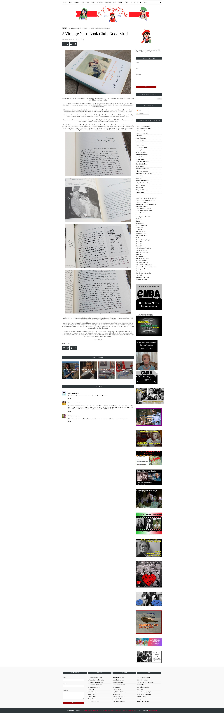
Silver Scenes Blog (141, 256)
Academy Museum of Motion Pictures (146, 204)
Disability (120, 2)
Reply (69, 398)
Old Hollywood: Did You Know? (144, 173)
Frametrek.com (140, 223)
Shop (114, 2)
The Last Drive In (140, 271)
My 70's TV (138, 244)
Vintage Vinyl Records (142, 190)
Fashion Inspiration (141, 152)
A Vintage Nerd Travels (142, 133)
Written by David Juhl (141, 279)
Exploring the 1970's (141, 150)
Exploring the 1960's (141, 147)
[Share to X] (67, 44)
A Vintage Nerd (69, 39)
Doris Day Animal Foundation (143, 217)
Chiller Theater (140, 140)
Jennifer (104, 100)
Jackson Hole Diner (141, 231)
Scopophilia (139, 254)
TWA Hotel (139, 275)
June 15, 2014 (76, 416)
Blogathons (100, 2)
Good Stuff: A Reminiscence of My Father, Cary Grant (77, 125)
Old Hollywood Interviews (144, 680)
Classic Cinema (140, 143)
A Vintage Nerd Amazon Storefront (145, 200)
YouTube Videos (140, 192)
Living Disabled (140, 166)
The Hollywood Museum (142, 269)
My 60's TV (139, 242)
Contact (76, 2)
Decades (138, 215)
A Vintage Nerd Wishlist (142, 202)
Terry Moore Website (141, 260)
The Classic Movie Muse (142, 263)
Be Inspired (139, 136)
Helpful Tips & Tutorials (142, 161)
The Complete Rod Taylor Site (144, 265)
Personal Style (140, 176)
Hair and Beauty (140, 159)
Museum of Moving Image (143, 240)
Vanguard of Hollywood (142, 277)
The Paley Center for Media (143, 273)
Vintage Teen (139, 187)
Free (126, 2)
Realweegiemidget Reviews (143, 252)
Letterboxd (108, 2)
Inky (69, 393)
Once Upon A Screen (141, 250)
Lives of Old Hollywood (142, 164)
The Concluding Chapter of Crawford (146, 267)
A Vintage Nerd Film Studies (143, 128)
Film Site (138, 221)
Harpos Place (139, 227)
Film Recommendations (142, 154)
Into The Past (116, 694)
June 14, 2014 (75, 393)
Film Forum (139, 219)
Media (82, 2)
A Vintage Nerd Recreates (143, 131)
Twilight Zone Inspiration (142, 183)
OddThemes (152, 710)
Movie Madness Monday (142, 169)
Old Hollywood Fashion (142, 171)
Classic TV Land (140, 145)
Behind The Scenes (141, 138)
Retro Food (139, 178)
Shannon (70, 403)
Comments (141, 113)
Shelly (70, 416)
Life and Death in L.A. (141, 235)
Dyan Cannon (98, 325)
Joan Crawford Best (141, 233)
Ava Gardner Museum (142, 206)
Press (87, 2)
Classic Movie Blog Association (144, 211)
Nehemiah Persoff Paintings (143, 248)
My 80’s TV (139, 246)
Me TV (137, 238)
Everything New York (93, 701)
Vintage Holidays (140, 185)
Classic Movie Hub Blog (142, 213)
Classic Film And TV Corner (143, 208)
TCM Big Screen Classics (142, 258)
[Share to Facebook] (64, 44)
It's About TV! (139, 229)
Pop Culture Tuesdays (143, 687)
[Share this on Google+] (71, 44)
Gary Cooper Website (141, 225)
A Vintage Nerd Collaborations (96, 680)
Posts (139, 110)
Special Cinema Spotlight (142, 180)
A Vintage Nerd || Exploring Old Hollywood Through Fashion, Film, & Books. (109, 710)
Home (64, 2)
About (70, 2)
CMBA (92, 2)
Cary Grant (67, 103)
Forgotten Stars (140, 157)
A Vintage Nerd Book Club (78, 28)
